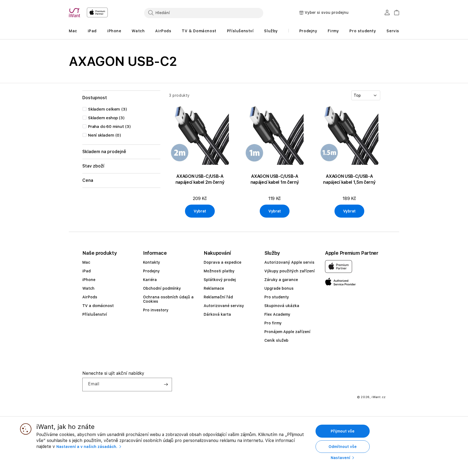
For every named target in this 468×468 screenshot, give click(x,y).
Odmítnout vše (343, 446)
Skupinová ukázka (281, 306)
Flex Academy (277, 314)
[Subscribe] (166, 384)
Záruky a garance (281, 279)
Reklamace (214, 288)
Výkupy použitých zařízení (289, 271)
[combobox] (203, 13)
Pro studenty (276, 297)
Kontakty (151, 262)
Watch (88, 288)
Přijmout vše (343, 431)
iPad (86, 271)
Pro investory (155, 310)
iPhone (88, 279)
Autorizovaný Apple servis (289, 262)
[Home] (75, 13)
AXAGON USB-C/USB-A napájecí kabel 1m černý (275, 179)
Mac (86, 262)
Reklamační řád (218, 297)
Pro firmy (273, 323)
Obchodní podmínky (162, 288)
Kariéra (150, 279)
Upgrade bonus (279, 288)
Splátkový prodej (220, 279)
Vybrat (200, 211)
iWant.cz (379, 397)
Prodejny (151, 271)
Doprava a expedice (222, 262)
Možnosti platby (219, 271)
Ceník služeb (276, 340)
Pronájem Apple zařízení (287, 332)
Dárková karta (217, 314)
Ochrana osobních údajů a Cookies (168, 299)
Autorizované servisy (224, 306)
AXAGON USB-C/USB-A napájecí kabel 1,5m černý (349, 179)
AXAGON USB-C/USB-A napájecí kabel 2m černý (200, 179)
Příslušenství (94, 314)
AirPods (89, 297)
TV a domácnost (98, 306)
